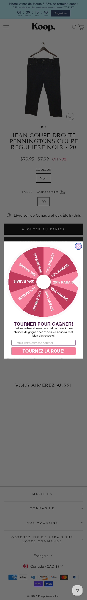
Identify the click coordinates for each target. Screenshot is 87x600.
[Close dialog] (78, 246)
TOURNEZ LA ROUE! (43, 351)
